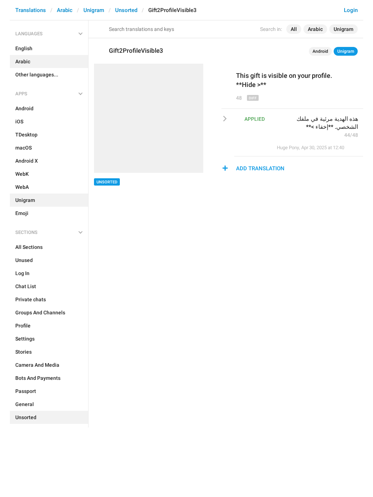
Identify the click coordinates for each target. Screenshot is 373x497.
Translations (30, 10)
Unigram (93, 10)
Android (320, 51)
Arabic (64, 10)
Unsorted (126, 10)
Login (351, 10)
